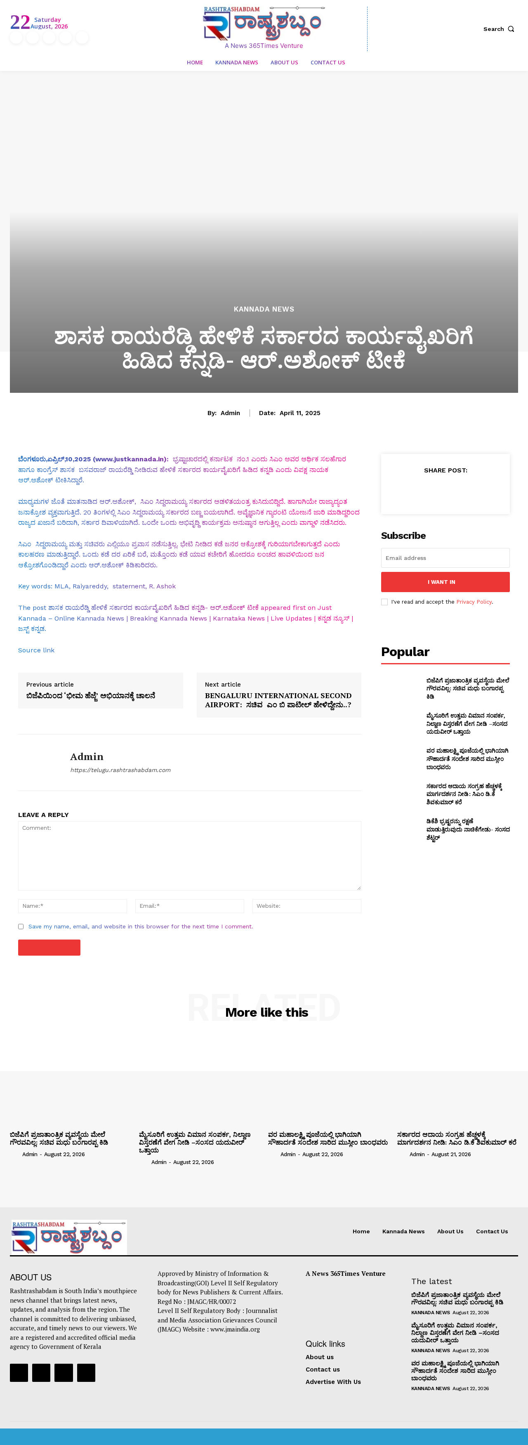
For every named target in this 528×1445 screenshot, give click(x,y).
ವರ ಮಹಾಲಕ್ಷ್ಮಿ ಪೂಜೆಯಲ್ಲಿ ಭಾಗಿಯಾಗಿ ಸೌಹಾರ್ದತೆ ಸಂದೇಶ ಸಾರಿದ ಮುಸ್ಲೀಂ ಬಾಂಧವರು (468, 758)
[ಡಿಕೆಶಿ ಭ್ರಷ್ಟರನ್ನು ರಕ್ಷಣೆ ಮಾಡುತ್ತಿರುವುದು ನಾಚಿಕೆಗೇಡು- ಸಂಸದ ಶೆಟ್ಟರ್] (400, 829)
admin (230, 413)
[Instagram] (32, 37)
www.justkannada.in (129, 459)
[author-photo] (15, 1154)
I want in (441, 582)
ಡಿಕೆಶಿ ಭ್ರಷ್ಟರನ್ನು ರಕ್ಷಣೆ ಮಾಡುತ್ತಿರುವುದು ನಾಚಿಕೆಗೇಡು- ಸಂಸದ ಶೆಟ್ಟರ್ (468, 829)
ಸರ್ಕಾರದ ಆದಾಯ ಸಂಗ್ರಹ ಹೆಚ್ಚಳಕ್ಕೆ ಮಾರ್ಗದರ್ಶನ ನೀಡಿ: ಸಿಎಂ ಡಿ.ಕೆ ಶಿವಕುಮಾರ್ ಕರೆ (464, 794)
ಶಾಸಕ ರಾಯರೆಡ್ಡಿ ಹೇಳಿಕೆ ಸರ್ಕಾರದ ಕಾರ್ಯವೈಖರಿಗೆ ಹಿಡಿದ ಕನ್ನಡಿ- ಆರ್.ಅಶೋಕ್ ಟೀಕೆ (153, 608)
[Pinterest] (445, 490)
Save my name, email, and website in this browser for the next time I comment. (140, 926)
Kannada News (264, 309)
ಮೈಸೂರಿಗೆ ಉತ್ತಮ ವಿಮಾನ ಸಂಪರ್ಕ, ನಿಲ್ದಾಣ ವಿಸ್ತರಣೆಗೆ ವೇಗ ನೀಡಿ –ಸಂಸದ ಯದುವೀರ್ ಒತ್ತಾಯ (467, 723)
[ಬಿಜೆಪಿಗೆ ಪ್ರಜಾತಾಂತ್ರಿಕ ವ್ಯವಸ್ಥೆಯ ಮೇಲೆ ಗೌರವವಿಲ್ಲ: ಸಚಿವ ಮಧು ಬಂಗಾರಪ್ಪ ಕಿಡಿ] (400, 688)
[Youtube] (82, 37)
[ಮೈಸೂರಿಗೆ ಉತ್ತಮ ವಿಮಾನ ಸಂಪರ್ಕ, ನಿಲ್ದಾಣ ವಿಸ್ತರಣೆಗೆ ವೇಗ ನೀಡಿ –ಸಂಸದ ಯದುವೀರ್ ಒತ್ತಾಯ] (400, 723)
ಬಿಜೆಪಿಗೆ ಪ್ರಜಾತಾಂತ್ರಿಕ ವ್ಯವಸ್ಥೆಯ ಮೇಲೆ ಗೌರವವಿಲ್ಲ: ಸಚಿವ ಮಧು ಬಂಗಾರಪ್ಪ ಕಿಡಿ (468, 688)
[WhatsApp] (464, 490)
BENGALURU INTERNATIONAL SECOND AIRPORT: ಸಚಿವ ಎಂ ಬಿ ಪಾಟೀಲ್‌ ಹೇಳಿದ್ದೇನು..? (278, 700)
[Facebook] (16, 37)
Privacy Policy (474, 602)
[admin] (38, 762)
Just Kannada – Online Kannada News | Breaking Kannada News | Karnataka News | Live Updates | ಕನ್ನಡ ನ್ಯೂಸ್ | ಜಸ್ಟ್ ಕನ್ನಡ (185, 618)
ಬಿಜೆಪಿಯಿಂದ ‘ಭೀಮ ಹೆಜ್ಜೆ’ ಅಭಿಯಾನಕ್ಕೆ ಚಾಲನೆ (90, 695)
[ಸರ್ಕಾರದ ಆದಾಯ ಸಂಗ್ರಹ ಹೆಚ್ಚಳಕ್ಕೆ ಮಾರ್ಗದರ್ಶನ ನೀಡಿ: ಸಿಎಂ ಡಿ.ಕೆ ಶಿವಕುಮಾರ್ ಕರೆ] (400, 794)
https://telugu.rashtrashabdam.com (120, 770)
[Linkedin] (49, 37)
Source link (36, 650)
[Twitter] (65, 37)
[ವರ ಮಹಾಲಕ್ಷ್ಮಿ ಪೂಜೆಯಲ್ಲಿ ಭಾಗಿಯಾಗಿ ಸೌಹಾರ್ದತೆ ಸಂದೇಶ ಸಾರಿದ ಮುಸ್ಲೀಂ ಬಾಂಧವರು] (400, 758)
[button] (500, 29)
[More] (483, 490)
